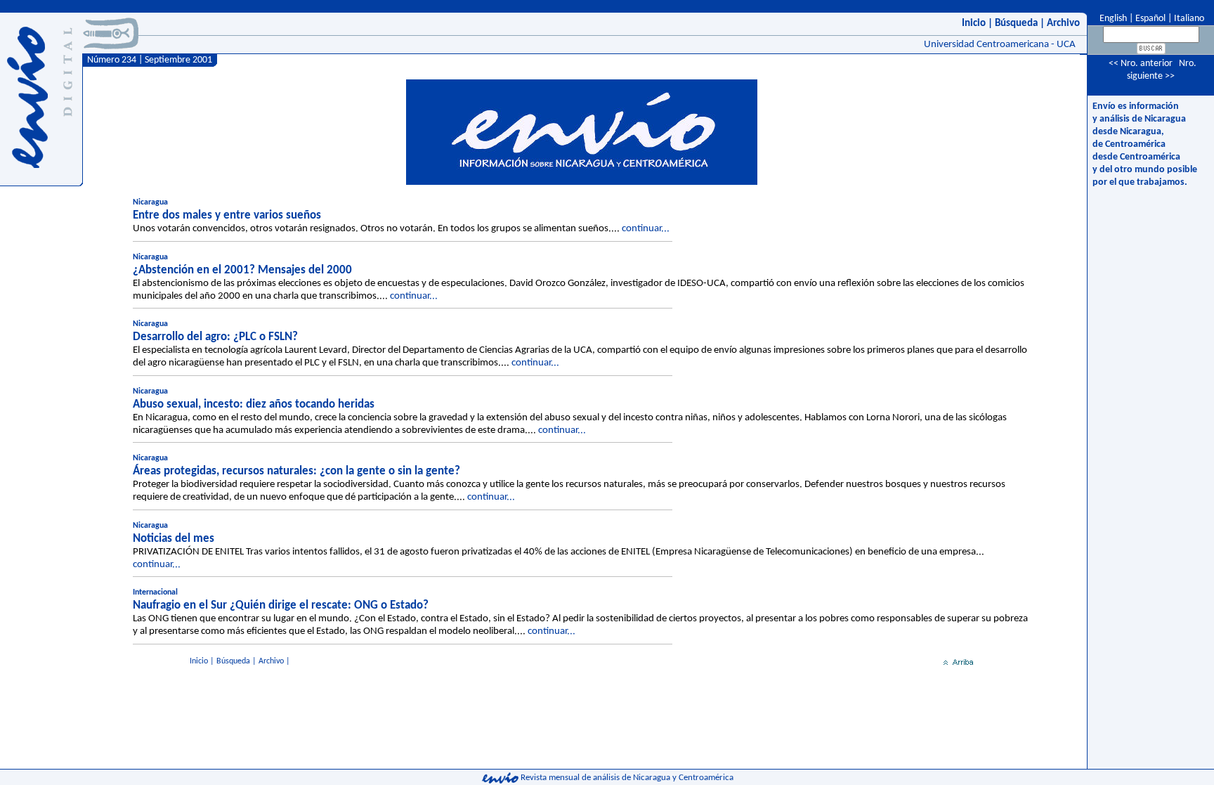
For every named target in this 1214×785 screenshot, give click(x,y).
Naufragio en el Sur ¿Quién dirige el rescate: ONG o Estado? (281, 605)
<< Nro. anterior (1141, 63)
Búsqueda (1016, 23)
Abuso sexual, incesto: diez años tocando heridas (253, 404)
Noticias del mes (173, 539)
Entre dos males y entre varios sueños (227, 215)
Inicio (974, 23)
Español (1150, 18)
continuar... (646, 228)
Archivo (1063, 23)
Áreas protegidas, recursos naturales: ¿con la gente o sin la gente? (296, 471)
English (1112, 18)
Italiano (1189, 18)
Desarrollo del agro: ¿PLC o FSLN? (215, 337)
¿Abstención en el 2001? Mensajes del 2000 (242, 270)
